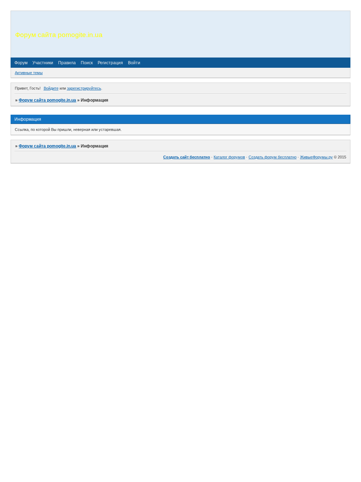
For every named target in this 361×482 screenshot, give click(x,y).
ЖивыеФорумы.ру (316, 157)
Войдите (51, 88)
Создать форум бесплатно (272, 157)
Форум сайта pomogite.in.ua (47, 100)
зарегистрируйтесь (84, 88)
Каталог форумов (229, 157)
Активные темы (29, 73)
